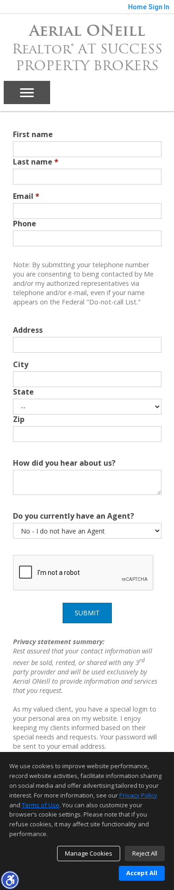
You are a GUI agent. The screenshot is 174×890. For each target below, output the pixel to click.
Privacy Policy (138, 795)
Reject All (144, 853)
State (23, 391)
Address (28, 330)
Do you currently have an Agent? (73, 516)
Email (26, 196)
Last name (35, 161)
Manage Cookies (88, 853)
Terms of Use (40, 805)
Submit (87, 612)
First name (33, 134)
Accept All (141, 873)
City (20, 364)
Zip (19, 419)
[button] (9, 879)
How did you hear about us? (64, 463)
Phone (24, 223)
